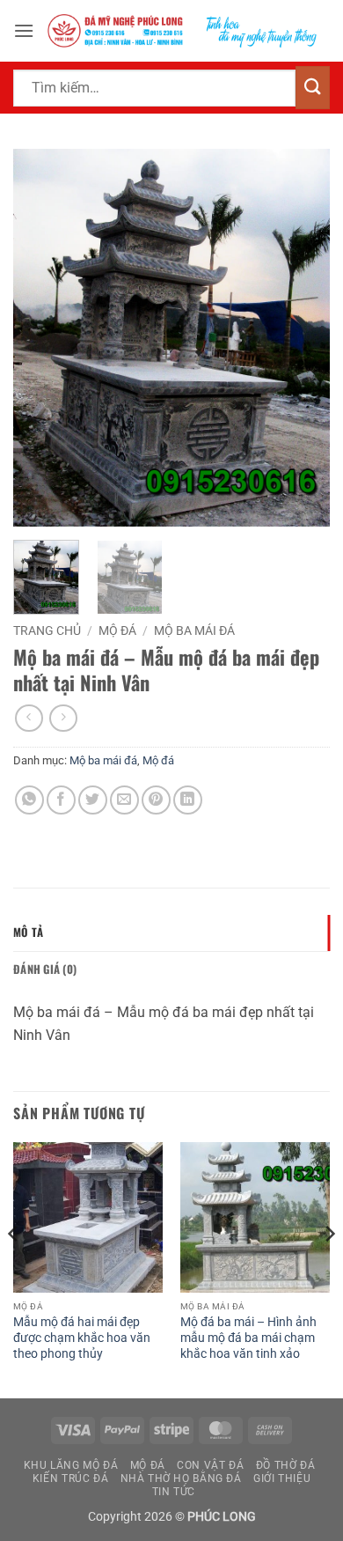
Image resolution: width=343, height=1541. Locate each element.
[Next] (301, 338)
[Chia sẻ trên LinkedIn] (187, 800)
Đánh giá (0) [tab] (45, 969)
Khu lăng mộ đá (71, 1465)
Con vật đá (210, 1465)
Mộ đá (117, 630)
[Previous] (41, 338)
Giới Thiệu (281, 1478)
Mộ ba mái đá (194, 630)
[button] (23, 30)
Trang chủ (47, 630)
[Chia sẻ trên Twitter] (92, 800)
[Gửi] (313, 87)
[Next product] (28, 718)
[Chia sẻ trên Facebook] (61, 800)
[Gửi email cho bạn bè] (124, 800)
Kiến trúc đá (70, 1478)
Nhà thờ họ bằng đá (181, 1478)
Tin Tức (173, 1492)
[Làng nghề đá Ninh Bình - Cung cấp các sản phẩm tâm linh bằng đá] (182, 31)
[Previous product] (63, 718)
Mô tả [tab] (28, 932)
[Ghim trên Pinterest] (156, 800)
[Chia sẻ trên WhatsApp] (29, 800)
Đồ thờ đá (286, 1465)
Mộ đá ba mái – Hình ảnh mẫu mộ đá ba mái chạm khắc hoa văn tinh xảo (248, 1337)
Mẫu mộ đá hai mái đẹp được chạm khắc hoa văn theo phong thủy (81, 1337)
